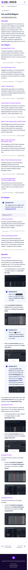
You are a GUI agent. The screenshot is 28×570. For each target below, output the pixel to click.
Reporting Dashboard (12, 6)
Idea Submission (13, 566)
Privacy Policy (13, 563)
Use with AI (6, 10)
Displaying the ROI (10, 209)
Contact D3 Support (13, 565)
